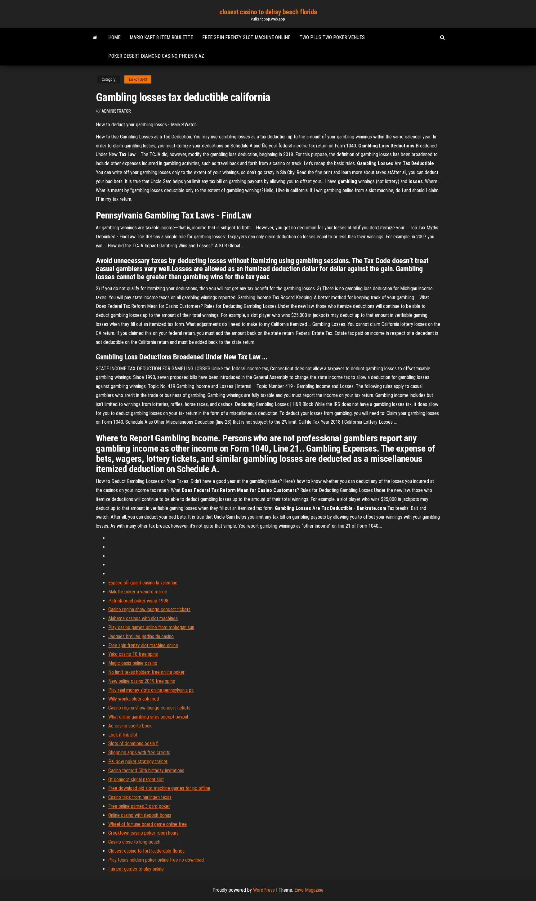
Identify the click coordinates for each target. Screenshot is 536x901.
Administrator (116, 111)
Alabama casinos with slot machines (143, 618)
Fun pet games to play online (136, 869)
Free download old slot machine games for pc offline (159, 788)
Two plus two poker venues (332, 37)
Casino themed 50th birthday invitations (146, 770)
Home (114, 37)
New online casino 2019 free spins (141, 681)
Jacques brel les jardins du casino (141, 636)
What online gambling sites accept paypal (148, 717)
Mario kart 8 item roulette (161, 37)
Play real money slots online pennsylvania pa (151, 690)
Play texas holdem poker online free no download (156, 860)
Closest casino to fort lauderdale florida (146, 851)
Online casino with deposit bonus (139, 815)
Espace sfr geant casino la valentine (142, 583)
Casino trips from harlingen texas (140, 797)
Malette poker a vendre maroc (137, 592)
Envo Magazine (309, 890)
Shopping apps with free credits (139, 752)
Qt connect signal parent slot (136, 779)
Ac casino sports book (130, 726)
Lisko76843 (138, 79)
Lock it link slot (122, 735)
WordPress (264, 890)
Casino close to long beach (134, 842)
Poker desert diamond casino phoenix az (156, 56)
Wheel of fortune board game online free (147, 824)
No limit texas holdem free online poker (146, 672)
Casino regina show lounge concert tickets (149, 609)
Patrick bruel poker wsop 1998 (138, 601)
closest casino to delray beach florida (268, 12)
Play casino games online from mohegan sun (151, 627)
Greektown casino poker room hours (143, 833)
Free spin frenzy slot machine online (246, 37)
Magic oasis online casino (132, 663)
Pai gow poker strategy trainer (138, 761)
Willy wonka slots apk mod (133, 699)
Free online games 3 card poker (139, 806)
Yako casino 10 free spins (133, 654)
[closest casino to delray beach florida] (95, 37)
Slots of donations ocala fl (133, 743)
